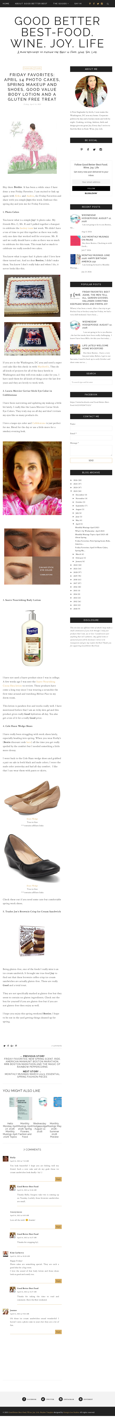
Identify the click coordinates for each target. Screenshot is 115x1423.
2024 (75, 487)
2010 (75, 609)
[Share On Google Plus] (12, 1046)
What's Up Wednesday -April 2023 (89, 531)
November (80, 498)
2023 (75, 491)
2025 (75, 484)
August (79, 509)
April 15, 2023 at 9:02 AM (19, 1314)
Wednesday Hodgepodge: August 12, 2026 (96, 218)
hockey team (27, 228)
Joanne (13, 1310)
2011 (75, 605)
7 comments (56, 1046)
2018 (75, 579)
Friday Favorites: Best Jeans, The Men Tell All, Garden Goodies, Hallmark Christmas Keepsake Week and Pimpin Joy (90, 298)
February (80, 558)
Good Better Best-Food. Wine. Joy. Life (57, 32)
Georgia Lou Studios (71, 1412)
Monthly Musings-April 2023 (87, 527)
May (78, 520)
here (29, 742)
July (77, 513)
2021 (75, 568)
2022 (75, 565)
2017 (75, 583)
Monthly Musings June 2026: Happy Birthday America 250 (96, 258)
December (80, 495)
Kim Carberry (17, 1252)
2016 (75, 587)
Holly (13, 1157)
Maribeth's (43, 366)
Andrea (30, 195)
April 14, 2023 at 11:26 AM (26, 1190)
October (79, 502)
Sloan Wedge (32, 819)
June (78, 516)
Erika (18, 195)
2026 (75, 480)
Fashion (28, 68)
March (79, 554)
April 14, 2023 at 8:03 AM (19, 1215)
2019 (75, 576)
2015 (75, 590)
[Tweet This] (5, 1046)
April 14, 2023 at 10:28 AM (20, 1256)
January (79, 561)
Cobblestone (39, 423)
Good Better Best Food (28, 1186)
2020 (75, 572)
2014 (75, 594)
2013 (75, 598)
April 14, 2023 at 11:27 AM (26, 1238)
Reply (58, 1179)
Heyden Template (46, 1412)
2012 (75, 601)
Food (38, 68)
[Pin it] (16, 1046)
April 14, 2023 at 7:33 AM (19, 1161)
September (80, 506)
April (78, 524)
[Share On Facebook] (8, 1046)
